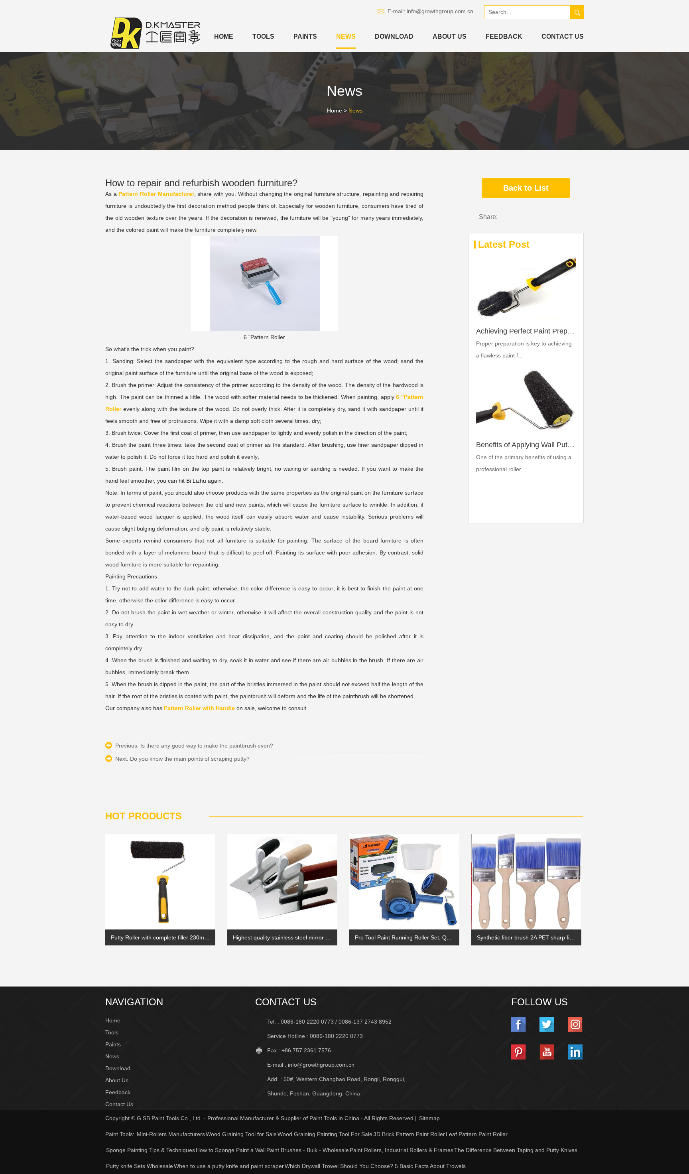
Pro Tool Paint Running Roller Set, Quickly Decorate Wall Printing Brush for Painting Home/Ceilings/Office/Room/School (404, 937)
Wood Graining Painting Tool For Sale (325, 1134)
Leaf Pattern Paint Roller (477, 1134)
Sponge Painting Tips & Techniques (150, 1150)
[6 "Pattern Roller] (264, 283)
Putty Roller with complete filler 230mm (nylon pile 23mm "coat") (160, 937)
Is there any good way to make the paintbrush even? (206, 745)
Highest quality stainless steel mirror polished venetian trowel (282, 937)
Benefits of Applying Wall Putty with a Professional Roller (526, 445)
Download (394, 36)
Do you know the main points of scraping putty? (190, 759)
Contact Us (562, 36)
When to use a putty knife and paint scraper (229, 1166)
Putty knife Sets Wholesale (139, 1166)
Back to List (526, 187)
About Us (450, 36)
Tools (263, 36)
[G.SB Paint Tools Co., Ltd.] (155, 33)
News (346, 36)
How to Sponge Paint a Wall (231, 1150)
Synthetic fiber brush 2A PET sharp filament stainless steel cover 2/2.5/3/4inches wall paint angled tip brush (526, 937)
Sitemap (429, 1118)
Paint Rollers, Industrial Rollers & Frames (401, 1150)
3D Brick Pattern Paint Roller (409, 1134)
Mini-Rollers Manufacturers (171, 1134)
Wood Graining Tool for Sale (241, 1134)
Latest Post (504, 244)
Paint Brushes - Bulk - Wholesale (307, 1150)
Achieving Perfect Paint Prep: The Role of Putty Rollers (526, 331)
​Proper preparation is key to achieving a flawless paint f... (524, 349)
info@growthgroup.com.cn (440, 11)
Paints (305, 36)
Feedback (504, 36)
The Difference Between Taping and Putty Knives (515, 1150)
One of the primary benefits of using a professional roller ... (523, 463)
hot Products (143, 816)
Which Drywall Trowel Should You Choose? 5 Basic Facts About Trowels (375, 1166)
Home (223, 36)
